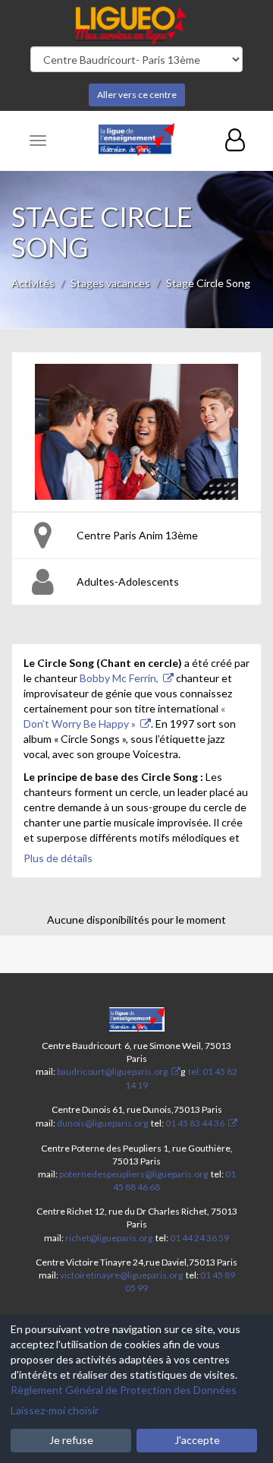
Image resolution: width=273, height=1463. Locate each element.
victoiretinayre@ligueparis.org (121, 1275)
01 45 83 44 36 (194, 1123)
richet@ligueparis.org (108, 1237)
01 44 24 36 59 (199, 1237)
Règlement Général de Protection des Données (124, 1389)
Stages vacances (110, 282)
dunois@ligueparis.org (102, 1123)
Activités (33, 282)
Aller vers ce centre (137, 94)
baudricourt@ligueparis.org (112, 1071)
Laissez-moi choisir (55, 1410)
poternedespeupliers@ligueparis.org (133, 1174)
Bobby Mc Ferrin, (119, 677)
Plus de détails (58, 858)
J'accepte (197, 1439)
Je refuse (71, 1439)
